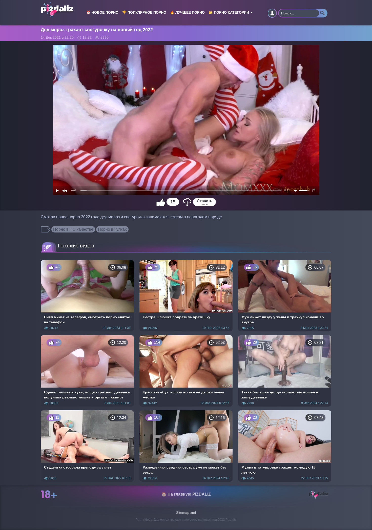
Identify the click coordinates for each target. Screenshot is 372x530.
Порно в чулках (112, 229)
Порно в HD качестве (73, 229)
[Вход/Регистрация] (272, 13)
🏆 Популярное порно (144, 12)
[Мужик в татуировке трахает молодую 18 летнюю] (284, 446)
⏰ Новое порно (102, 12)
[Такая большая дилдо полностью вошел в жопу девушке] (284, 371)
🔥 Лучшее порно (187, 12)
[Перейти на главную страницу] (59, 6)
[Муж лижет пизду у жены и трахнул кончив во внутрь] (284, 295)
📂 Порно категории (229, 12)
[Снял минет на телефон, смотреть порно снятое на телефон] (87, 295)
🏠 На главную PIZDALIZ (186, 494)
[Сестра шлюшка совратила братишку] (186, 295)
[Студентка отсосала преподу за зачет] (87, 446)
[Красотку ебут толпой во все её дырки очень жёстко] (186, 371)
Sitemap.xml (186, 513)
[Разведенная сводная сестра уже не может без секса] (186, 446)
